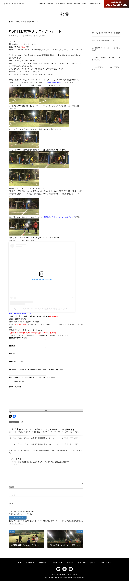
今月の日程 (82, 562)
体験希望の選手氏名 (18, 338)
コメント (13, 464)
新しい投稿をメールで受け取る (22, 514)
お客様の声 (30, 562)
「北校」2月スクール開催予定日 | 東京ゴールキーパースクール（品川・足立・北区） (48, 444)
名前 (11, 487)
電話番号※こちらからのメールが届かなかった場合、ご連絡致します (36, 369)
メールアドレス (16, 361)
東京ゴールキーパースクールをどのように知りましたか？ (32, 377)
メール (12, 495)
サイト (11, 503)
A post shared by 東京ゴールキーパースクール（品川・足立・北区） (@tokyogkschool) (42, 309)
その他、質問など (15, 387)
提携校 (92, 562)
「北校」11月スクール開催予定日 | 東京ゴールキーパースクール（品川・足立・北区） (48, 432)
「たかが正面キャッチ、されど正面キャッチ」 (105, 68)
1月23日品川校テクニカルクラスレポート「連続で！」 (106, 59)
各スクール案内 (56, 562)
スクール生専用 (105, 562)
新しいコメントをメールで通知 (22, 511)
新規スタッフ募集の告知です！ (103, 40)
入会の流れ (42, 562)
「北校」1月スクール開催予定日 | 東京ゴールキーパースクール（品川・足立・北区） (48, 438)
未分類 (21, 422)
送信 (46, 410)
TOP (19, 562)
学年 (12, 353)
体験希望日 (13, 346)
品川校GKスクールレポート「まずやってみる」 (106, 49)
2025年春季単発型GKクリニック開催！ (106, 33)
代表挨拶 (70, 562)
